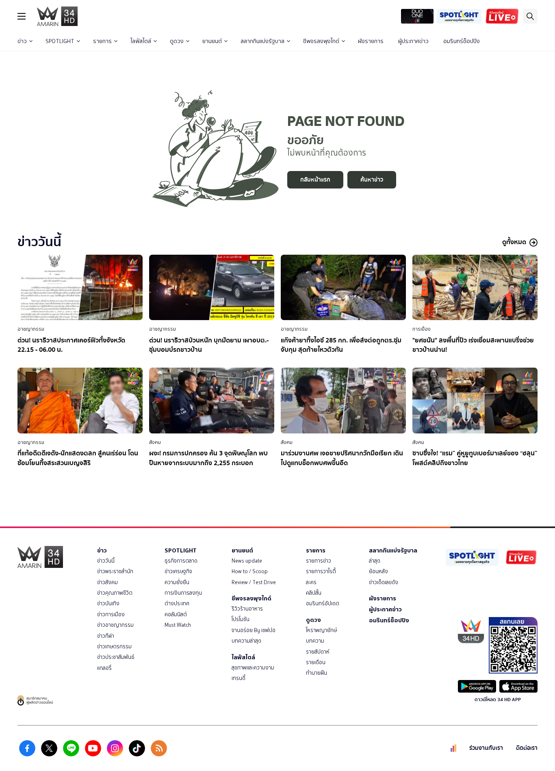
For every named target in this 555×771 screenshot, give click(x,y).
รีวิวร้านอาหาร (247, 609)
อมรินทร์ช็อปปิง (461, 41)
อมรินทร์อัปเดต (322, 603)
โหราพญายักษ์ (321, 630)
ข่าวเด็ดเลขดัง (383, 582)
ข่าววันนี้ (106, 561)
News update (247, 561)
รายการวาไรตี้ (321, 571)
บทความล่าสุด (246, 641)
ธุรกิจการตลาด (181, 561)
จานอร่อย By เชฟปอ (253, 630)
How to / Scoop (250, 571)
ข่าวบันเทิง (108, 603)
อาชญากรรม (30, 329)
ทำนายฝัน (316, 673)
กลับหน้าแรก (315, 179)
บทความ (315, 641)
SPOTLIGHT (60, 41)
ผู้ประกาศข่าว (413, 41)
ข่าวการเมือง (111, 614)
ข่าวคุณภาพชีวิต (114, 593)
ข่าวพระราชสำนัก (115, 571)
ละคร (311, 582)
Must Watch (178, 625)
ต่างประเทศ (177, 603)
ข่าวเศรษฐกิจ (178, 571)
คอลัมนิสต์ (176, 614)
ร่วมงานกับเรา (486, 748)
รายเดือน (315, 662)
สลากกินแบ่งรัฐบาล (262, 41)
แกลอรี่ (104, 668)
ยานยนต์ (212, 41)
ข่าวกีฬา (105, 636)
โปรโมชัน (240, 619)
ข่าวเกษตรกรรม (114, 646)
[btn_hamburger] (21, 16)
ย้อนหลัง (378, 571)
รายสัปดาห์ (318, 652)
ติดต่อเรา (527, 748)
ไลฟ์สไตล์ (140, 41)
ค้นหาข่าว (371, 179)
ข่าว (22, 41)
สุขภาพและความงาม (253, 667)
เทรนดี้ (238, 678)
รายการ (102, 41)
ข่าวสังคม (107, 582)
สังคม (155, 442)
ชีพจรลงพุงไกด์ (321, 41)
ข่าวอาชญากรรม (115, 625)
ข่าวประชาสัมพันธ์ (115, 657)
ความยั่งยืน (177, 582)
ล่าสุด (374, 561)
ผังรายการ (371, 41)
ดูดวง (177, 41)
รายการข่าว (318, 561)
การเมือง (421, 329)
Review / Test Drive (254, 582)
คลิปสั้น (313, 593)
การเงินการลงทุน (183, 593)
